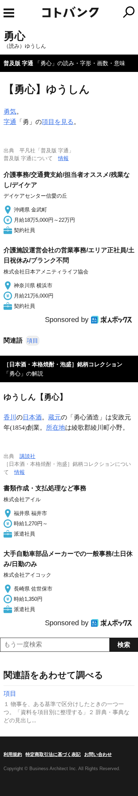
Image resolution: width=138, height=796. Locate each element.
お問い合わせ (98, 754)
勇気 (10, 111)
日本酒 (32, 417)
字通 (10, 121)
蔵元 (54, 417)
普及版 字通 (18, 63)
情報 (63, 158)
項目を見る (58, 121)
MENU (9, 13)
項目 (32, 341)
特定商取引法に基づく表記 (53, 754)
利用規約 (13, 754)
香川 (10, 417)
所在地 (55, 427)
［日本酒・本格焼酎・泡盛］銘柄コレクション (63, 364)
